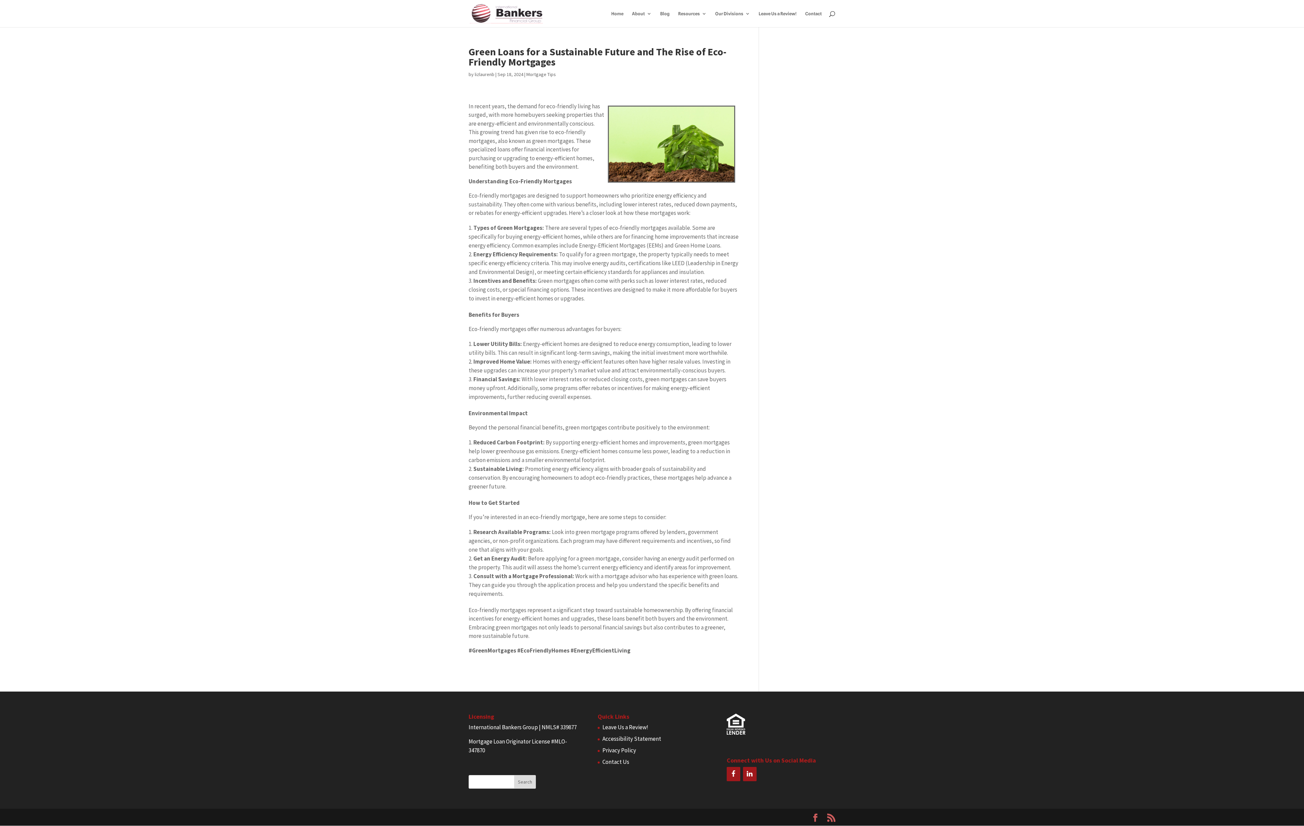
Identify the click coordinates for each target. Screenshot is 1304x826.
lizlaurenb (484, 74)
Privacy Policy (619, 750)
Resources (689, 13)
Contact (813, 13)
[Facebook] (733, 774)
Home (617, 13)
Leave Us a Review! (778, 13)
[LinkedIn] (750, 774)
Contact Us (615, 762)
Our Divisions (729, 13)
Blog (665, 13)
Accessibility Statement (631, 738)
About (638, 13)
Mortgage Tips (541, 74)
